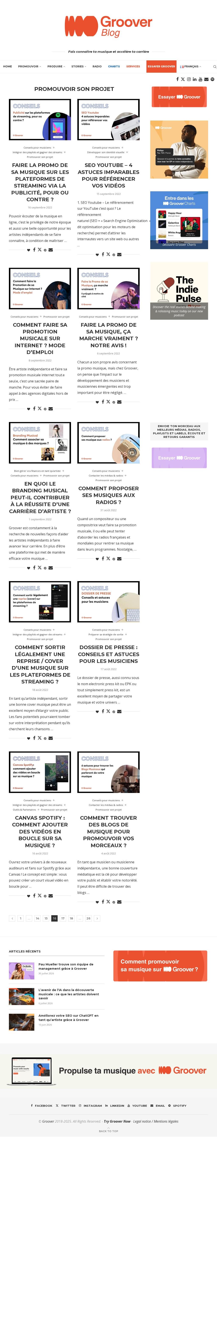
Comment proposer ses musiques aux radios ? (108, 495)
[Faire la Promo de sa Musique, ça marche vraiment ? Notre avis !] (108, 288)
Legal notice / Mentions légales (155, 1121)
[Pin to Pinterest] (45, 250)
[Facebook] (177, 79)
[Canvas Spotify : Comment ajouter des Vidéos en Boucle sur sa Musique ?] (40, 772)
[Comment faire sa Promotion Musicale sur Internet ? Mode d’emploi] (40, 288)
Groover (48, 1121)
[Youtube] (200, 79)
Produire (54, 66)
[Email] (206, 79)
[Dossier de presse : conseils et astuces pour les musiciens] (108, 602)
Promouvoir (28, 66)
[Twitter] (183, 79)
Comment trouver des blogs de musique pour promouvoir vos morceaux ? (108, 831)
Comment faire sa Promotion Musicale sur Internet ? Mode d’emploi (40, 338)
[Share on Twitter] (40, 249)
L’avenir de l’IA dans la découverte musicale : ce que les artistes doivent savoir (69, 994)
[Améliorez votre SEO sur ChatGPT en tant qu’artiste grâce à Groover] (21, 1022)
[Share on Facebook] (34, 250)
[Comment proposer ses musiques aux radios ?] (108, 443)
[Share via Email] (51, 250)
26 (88, 918)
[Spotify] (212, 79)
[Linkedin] (194, 79)
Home (7, 66)
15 (46, 918)
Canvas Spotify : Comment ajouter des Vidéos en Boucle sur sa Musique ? (40, 831)
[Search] (215, 67)
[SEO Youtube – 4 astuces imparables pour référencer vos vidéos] (108, 119)
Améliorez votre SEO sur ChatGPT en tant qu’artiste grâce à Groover (69, 1018)
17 (63, 918)
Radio (97, 66)
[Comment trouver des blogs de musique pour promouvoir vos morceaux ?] (108, 772)
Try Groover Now (117, 1121)
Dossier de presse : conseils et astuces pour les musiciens (108, 654)
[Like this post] (28, 250)
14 (37, 918)
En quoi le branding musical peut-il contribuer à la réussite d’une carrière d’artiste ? (40, 497)
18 (71, 918)
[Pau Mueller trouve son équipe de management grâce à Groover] (21, 970)
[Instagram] (189, 79)
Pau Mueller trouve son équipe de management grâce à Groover (66, 966)
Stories (77, 66)
